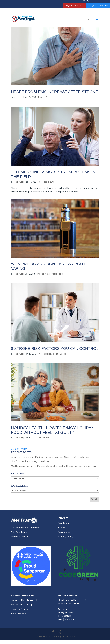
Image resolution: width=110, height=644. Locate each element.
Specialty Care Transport (24, 600)
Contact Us (64, 532)
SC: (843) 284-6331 (98, 6)
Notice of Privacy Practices (25, 527)
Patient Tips (57, 274)
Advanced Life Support (23, 604)
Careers (62, 527)
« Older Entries (19, 449)
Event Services (19, 613)
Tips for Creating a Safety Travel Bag (30, 461)
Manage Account (20, 536)
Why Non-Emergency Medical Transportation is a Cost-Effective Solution (50, 457)
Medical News (44, 97)
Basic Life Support (20, 609)
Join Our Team (19, 532)
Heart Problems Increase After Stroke (54, 92)
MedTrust (18, 97)
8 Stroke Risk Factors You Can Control (54, 348)
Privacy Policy (65, 536)
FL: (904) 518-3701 (74, 6)
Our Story (63, 523)
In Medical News (46, 182)
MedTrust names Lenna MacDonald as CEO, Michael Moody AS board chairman (53, 466)
